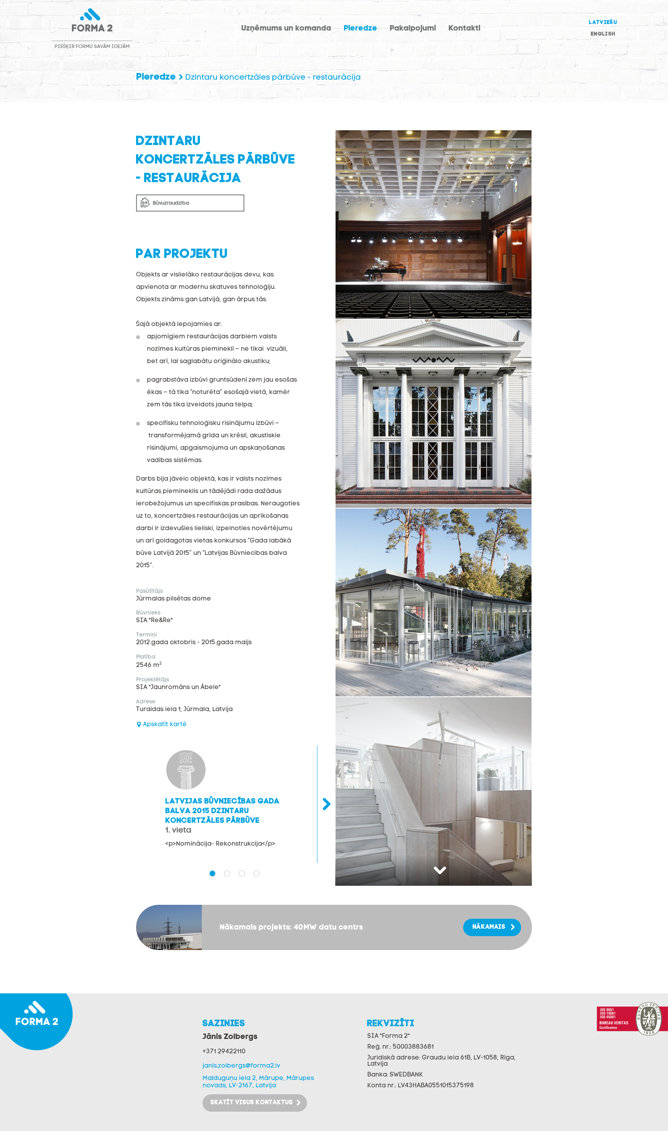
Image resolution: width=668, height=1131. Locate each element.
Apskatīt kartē (165, 725)
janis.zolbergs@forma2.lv (241, 1066)
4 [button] (256, 873)
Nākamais (488, 927)
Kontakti (464, 28)
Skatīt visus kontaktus (251, 1103)
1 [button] (212, 873)
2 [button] (227, 873)
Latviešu (603, 23)
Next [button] (433, 870)
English (603, 34)
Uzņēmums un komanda (286, 28)
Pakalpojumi (413, 28)
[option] (433, 224)
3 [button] (242, 873)
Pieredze (360, 28)
